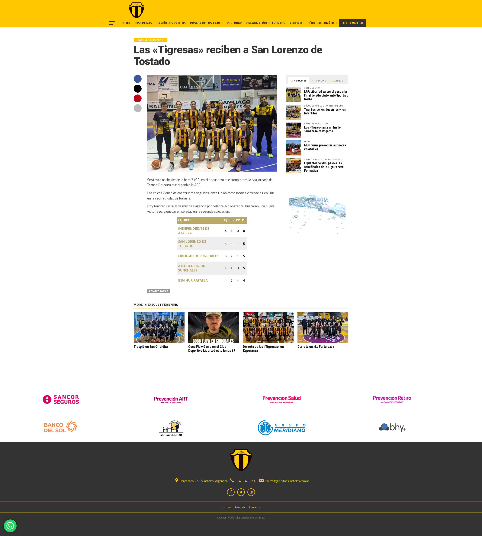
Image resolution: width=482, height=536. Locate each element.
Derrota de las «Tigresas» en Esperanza (263, 348)
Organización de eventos (265, 23)
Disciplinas (143, 23)
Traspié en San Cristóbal (151, 346)
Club (126, 23)
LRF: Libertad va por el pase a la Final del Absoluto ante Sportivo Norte (326, 95)
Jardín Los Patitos (172, 23)
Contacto (255, 507)
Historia (226, 507)
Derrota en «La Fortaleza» (315, 346)
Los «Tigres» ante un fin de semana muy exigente (322, 129)
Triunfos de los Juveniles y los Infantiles (325, 111)
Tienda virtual (352, 23)
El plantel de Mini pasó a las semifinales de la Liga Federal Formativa (324, 167)
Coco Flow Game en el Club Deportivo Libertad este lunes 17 (211, 348)
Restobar (234, 23)
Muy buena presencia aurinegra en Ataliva (325, 147)
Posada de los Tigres (206, 23)
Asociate (296, 23)
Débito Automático (322, 23)
